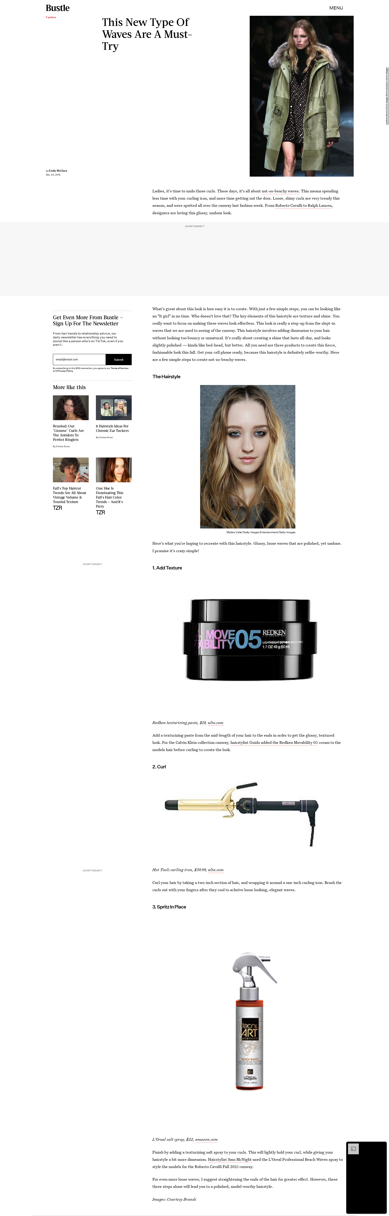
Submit (119, 359)
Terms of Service (120, 368)
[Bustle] (58, 8)
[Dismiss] (381, 1145)
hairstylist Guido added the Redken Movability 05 (274, 742)
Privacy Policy (65, 370)
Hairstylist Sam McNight (230, 1159)
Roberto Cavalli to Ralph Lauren (303, 205)
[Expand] (351, 1145)
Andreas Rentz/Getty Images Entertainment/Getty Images (386, 96)
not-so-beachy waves (280, 191)
